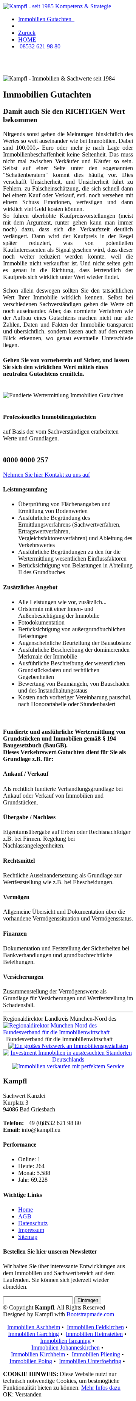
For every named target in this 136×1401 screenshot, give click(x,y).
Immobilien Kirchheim (38, 1354)
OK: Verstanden (22, 1394)
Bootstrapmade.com (90, 1314)
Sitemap (27, 1237)
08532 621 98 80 (39, 46)
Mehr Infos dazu (101, 1387)
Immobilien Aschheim (33, 1327)
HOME (27, 39)
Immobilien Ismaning (65, 1340)
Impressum (31, 1230)
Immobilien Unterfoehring (90, 1361)
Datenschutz (33, 1223)
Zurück (27, 32)
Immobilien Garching (33, 1334)
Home (25, 1209)
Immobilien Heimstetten (94, 1334)
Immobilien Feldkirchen (95, 1327)
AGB (24, 1216)
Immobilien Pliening (96, 1354)
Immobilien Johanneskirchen (65, 1347)
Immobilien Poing (30, 1361)
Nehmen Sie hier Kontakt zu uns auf (46, 474)
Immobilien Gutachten (46, 19)
